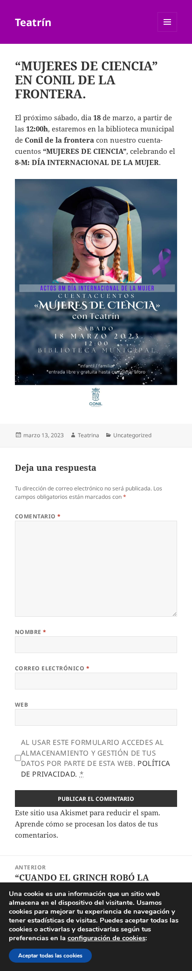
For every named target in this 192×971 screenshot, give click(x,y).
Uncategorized (132, 435)
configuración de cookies (106, 938)
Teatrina (88, 435)
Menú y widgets (167, 31)
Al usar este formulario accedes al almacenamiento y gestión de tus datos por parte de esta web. (96, 757)
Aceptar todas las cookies (50, 955)
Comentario (38, 516)
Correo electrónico (52, 668)
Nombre (31, 632)
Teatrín (33, 22)
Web (21, 705)
